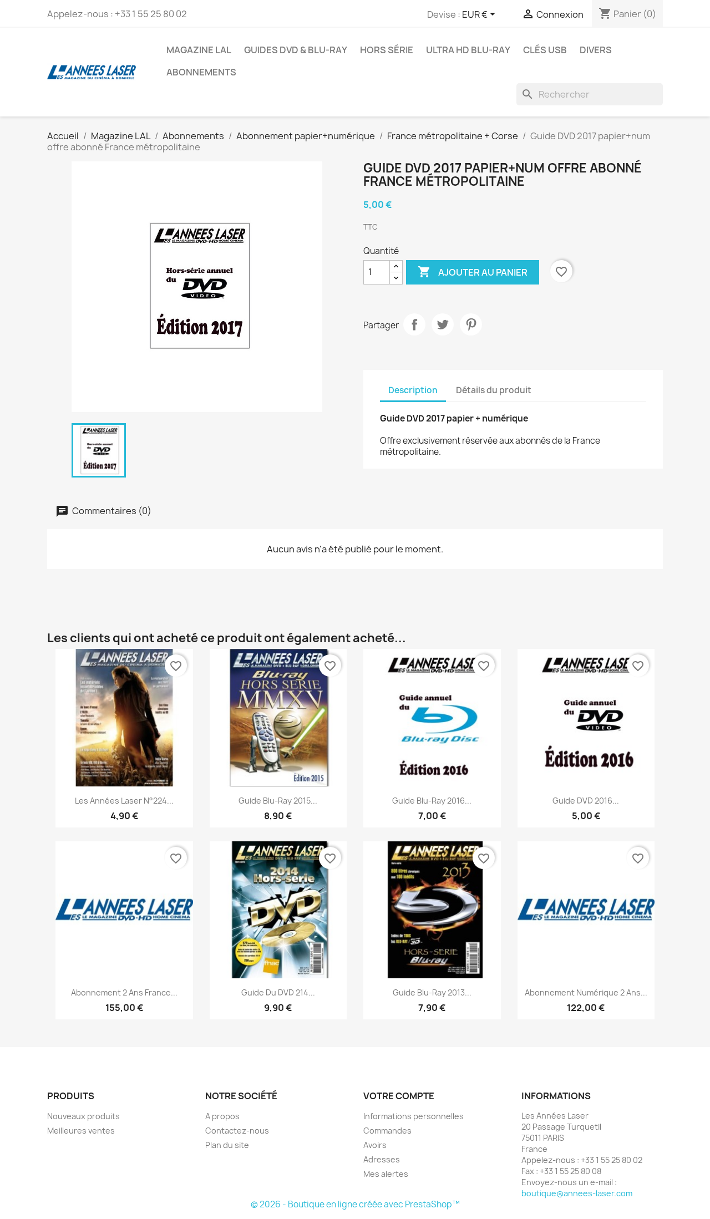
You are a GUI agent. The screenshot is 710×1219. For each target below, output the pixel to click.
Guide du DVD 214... (278, 992)
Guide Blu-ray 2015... (278, 800)
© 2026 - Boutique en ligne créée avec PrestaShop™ (355, 1204)
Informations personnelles (413, 1116)
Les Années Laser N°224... (124, 800)
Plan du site (227, 1145)
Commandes (387, 1130)
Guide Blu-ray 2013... (432, 992)
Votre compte (398, 1096)
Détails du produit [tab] (493, 390)
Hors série (386, 50)
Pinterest (471, 324)
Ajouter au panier (473, 271)
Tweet (443, 324)
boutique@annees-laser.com (576, 1193)
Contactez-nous (237, 1130)
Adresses (381, 1159)
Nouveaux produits (83, 1116)
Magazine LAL (198, 50)
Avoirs (375, 1145)
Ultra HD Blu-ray (468, 50)
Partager (414, 324)
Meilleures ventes (81, 1130)
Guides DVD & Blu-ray (295, 50)
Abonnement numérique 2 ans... (586, 992)
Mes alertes (385, 1174)
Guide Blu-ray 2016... (431, 800)
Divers (596, 50)
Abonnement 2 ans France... (124, 992)
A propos (222, 1116)
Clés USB (545, 50)
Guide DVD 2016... (585, 800)
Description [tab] (413, 390)
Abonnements (201, 72)
